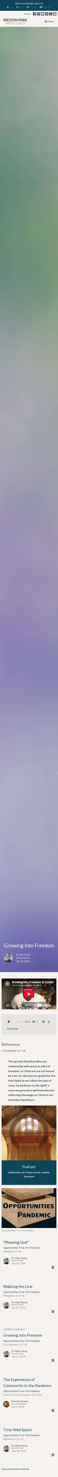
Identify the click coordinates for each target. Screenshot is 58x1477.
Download (12, 1028)
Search (27, 14)
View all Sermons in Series (15, 1468)
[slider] (18, 1021)
